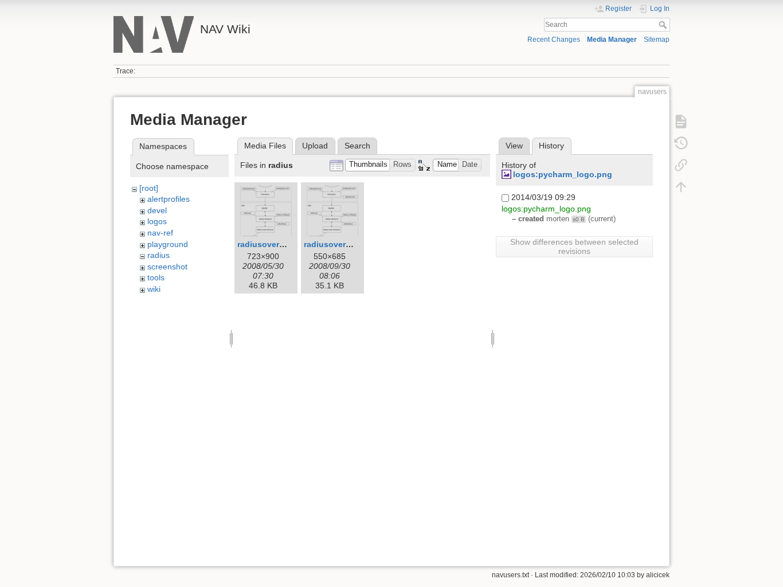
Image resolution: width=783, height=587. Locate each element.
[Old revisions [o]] (681, 143)
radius (158, 255)
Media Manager (612, 40)
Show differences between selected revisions (574, 246)
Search (664, 25)
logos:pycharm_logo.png (562, 174)
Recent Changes (553, 40)
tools (156, 277)
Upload (315, 145)
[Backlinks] (681, 165)
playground (167, 244)
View (514, 145)
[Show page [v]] (681, 121)
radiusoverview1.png (345, 244)
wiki (153, 289)
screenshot (167, 266)
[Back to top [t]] (681, 187)
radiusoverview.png (275, 244)
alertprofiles (168, 199)
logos (157, 221)
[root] (148, 188)
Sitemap (657, 40)
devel (157, 210)
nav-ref (160, 232)
